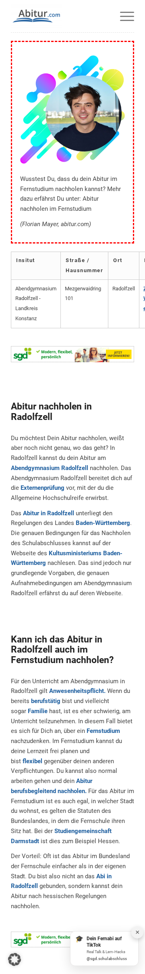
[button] (14, 959)
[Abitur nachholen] (60, 16)
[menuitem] (123, 16)
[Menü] (123, 16)
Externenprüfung (42, 487)
